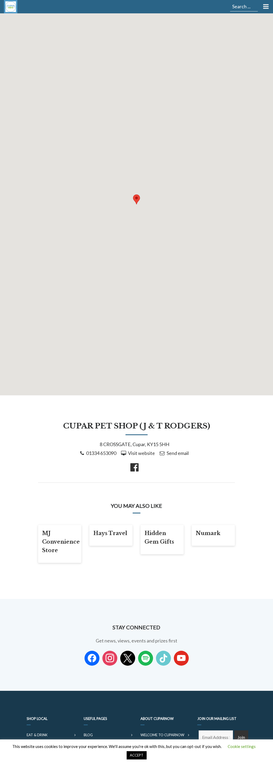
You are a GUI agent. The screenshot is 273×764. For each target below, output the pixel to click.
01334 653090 (101, 453)
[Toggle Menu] (265, 6)
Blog (88, 735)
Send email (178, 453)
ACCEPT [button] (136, 755)
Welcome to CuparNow (162, 735)
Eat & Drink (37, 735)
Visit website (141, 453)
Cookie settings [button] (242, 746)
